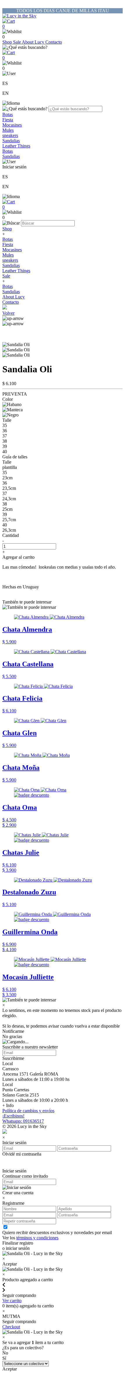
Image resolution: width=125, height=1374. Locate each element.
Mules (8, 130)
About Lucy (33, 42)
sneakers (10, 135)
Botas (7, 114)
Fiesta (7, 119)
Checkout (11, 1326)
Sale (17, 42)
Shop (7, 42)
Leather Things (16, 145)
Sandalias (11, 140)
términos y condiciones (37, 1237)
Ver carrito (12, 1300)
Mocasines (12, 124)
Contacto (53, 42)
